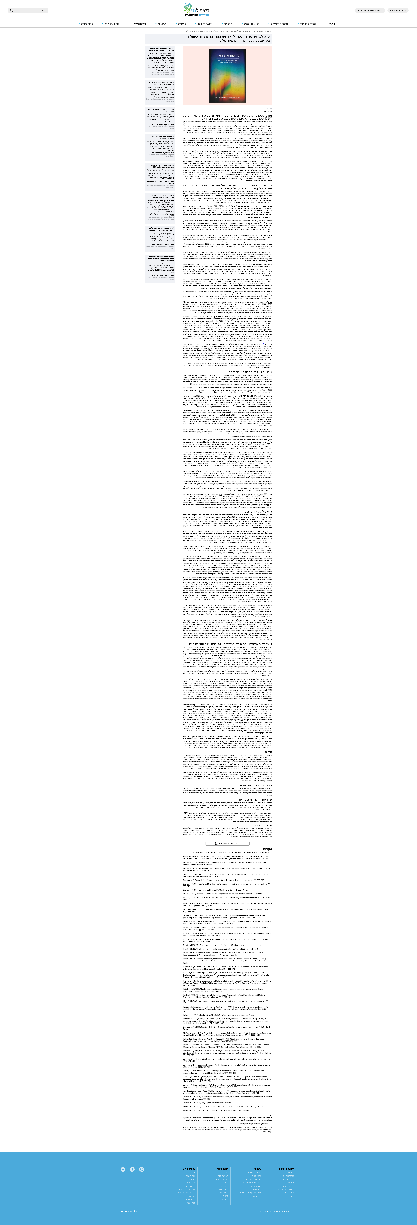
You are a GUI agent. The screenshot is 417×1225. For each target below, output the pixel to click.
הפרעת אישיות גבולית (285, 1189)
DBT (226, 1182)
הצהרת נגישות (189, 1186)
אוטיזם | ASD (288, 1179)
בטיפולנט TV (139, 24)
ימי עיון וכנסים (251, 24)
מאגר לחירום (205, 24)
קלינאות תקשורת (221, 1179)
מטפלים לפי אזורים (253, 1172)
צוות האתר (190, 1176)
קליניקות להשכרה (253, 1179)
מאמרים (182, 24)
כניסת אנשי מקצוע (398, 10)
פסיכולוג (290, 1172)
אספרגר (291, 1182)
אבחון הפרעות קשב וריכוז (250, 1192)
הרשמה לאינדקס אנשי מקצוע (370, 10)
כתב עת (228, 24)
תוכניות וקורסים (279, 24)
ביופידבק (224, 1186)
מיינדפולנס (289, 1192)
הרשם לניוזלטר (189, 1199)
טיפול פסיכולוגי (222, 1192)
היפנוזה (225, 1199)
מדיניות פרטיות (189, 1182)
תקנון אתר (191, 1179)
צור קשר (191, 1196)
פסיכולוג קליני (288, 1176)
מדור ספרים (87, 24)
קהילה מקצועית (308, 24)
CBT (226, 1172)
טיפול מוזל (256, 1176)
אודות (192, 1172)
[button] (308, 25)
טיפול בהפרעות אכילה (252, 1182)
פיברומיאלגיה (288, 1186)
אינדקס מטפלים (254, 1196)
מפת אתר (191, 1202)
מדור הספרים (255, 1186)
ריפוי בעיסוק (223, 1176)
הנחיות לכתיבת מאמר (186, 1192)
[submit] (11, 10)
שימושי (162, 24)
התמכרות (290, 1196)
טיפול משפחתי (222, 1189)
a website (129, 1211)
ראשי (332, 24)
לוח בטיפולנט (112, 24)
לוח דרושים (256, 1189)
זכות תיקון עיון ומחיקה (186, 1189)
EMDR (225, 1196)
